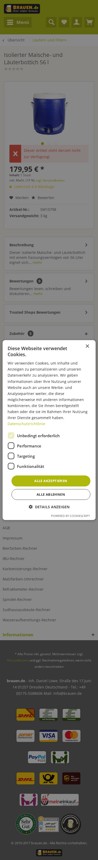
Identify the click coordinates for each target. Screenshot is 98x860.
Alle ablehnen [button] (51, 494)
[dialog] (48, 430)
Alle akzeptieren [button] (50, 480)
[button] (49, 507)
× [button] (87, 346)
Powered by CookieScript (70, 516)
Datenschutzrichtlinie (26, 423)
